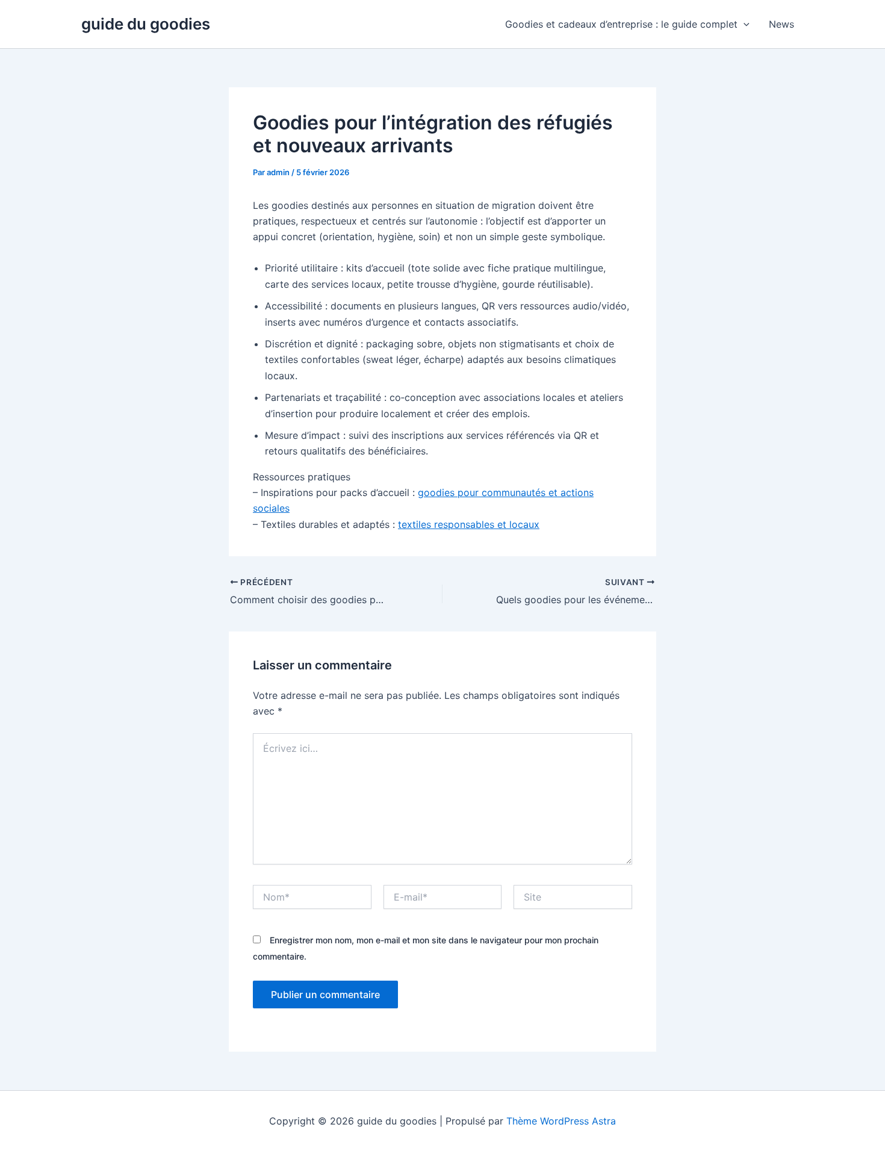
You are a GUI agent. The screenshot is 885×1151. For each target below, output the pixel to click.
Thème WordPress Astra (561, 1121)
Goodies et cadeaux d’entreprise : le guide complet (621, 24)
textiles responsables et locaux (468, 524)
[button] (744, 24)
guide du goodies (145, 23)
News (781, 24)
